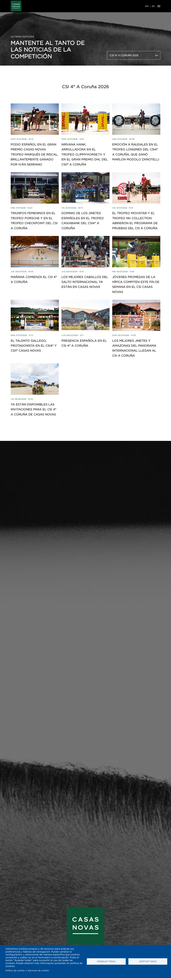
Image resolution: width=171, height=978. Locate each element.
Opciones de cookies (38, 970)
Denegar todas (106, 961)
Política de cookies (15, 970)
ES (153, 6)
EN (147, 6)
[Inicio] (16, 6)
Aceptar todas (148, 961)
